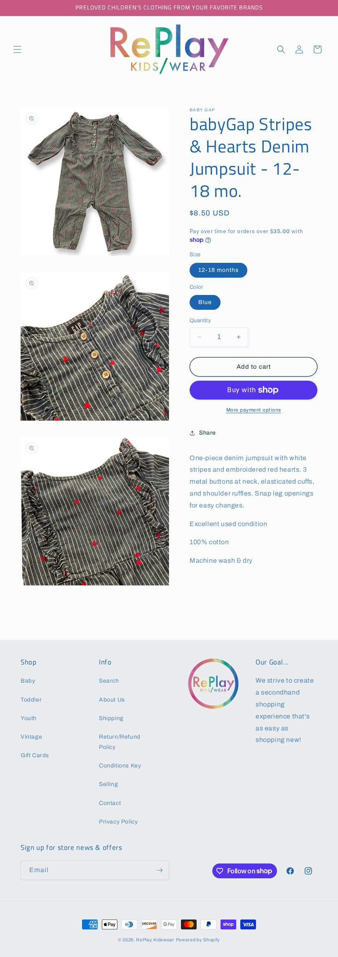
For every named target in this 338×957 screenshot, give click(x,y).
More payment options (253, 410)
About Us (112, 700)
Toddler (31, 700)
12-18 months (218, 270)
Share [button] (207, 433)
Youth (29, 718)
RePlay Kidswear (155, 939)
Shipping (111, 718)
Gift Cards (35, 755)
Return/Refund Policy (120, 742)
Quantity (200, 320)
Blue (205, 302)
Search (109, 681)
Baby (28, 681)
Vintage (31, 737)
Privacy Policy (118, 822)
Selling (108, 784)
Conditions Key (120, 766)
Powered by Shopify (198, 939)
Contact (110, 803)
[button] (17, 49)
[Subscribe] (159, 870)
